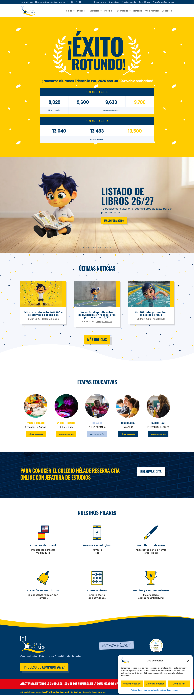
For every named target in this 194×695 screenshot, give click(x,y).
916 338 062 (27, 2)
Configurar (179, 683)
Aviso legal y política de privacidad (163, 690)
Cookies (77, 692)
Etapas (81, 11)
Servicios (94, 11)
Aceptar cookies (132, 683)
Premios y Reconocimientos (151, 590)
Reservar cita (100, 2)
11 (107, 247)
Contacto (167, 11)
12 (110, 247)
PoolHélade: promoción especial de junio (151, 314)
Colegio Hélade (50, 318)
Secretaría (122, 11)
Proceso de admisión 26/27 (44, 667)
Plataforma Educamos (163, 2)
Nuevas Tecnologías (97, 545)
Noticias (137, 11)
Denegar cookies (155, 683)
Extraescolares (97, 590)
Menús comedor (129, 2)
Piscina (108, 11)
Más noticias (97, 339)
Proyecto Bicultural (43, 545)
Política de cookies (139, 690)
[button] (188, 660)
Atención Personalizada (43, 590)
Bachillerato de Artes (151, 545)
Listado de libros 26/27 (127, 196)
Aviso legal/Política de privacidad (52, 692)
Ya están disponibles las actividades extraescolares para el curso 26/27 (97, 315)
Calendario (114, 2)
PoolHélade (159, 318)
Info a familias (151, 11)
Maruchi (101, 692)
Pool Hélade (144, 2)
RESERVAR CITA (151, 471)
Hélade (68, 11)
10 (105, 247)
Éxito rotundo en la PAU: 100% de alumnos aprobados (43, 314)
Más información (114, 220)
